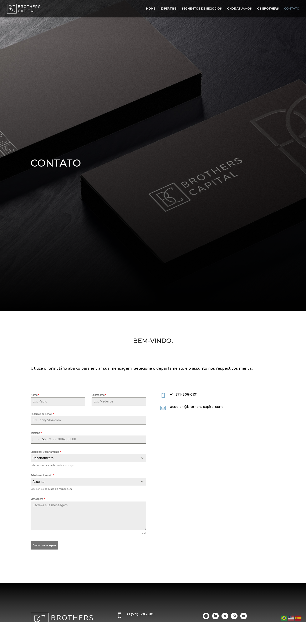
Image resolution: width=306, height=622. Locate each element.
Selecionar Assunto (42, 475)
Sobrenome (99, 395)
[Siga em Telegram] (224, 616)
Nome (35, 395)
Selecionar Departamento (46, 451)
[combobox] (38, 439)
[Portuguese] (284, 618)
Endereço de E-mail (42, 414)
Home (150, 9)
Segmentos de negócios (202, 9)
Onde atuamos (239, 9)
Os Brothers (268, 9)
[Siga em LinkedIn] (215, 616)
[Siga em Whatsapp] (234, 616)
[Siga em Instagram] (206, 616)
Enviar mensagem (44, 545)
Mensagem (38, 499)
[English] (291, 618)
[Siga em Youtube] (243, 616)
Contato (291, 9)
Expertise (168, 9)
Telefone (36, 433)
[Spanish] (298, 618)
